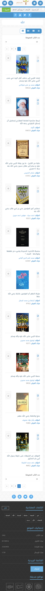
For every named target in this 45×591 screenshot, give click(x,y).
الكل (5, 507)
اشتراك (36, 569)
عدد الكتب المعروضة (33, 37)
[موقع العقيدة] (29, 586)
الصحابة (8, 515)
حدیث (28, 520)
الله (13, 515)
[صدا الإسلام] (19, 586)
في (38, 515)
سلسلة (26, 515)
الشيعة (32, 515)
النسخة (19, 515)
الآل (33, 520)
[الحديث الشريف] (10, 586)
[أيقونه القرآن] (38, 586)
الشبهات (39, 520)
